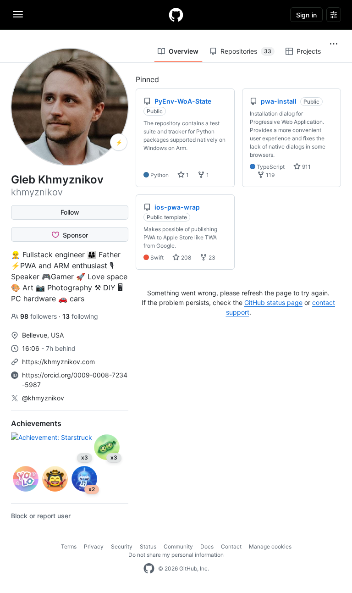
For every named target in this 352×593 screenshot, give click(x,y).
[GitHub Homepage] (148, 569)
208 (185, 257)
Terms (69, 546)
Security (121, 546)
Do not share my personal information (176, 554)
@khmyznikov (43, 398)
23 (211, 257)
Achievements (36, 423)
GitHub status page (273, 302)
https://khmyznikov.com (58, 362)
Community (178, 546)
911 (306, 166)
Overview (183, 51)
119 (269, 175)
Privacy (94, 546)
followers (39, 316)
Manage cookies (270, 546)
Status (148, 546)
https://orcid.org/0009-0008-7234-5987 (74, 379)
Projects (309, 51)
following (80, 316)
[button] (333, 44)
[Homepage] (176, 14)
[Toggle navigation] (18, 14)
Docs (207, 546)
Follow (69, 212)
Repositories (245, 51)
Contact (231, 546)
